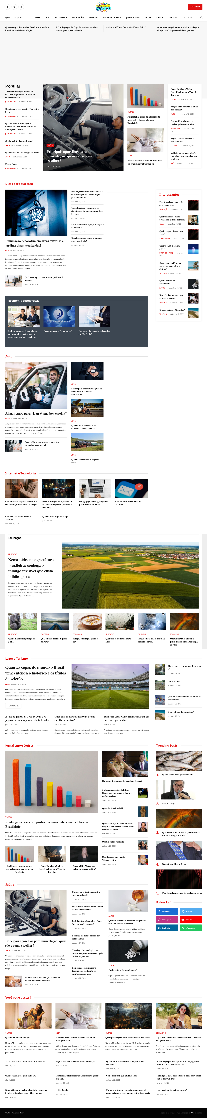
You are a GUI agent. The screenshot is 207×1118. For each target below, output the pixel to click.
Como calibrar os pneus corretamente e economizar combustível (42, 444)
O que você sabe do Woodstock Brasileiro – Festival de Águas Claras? (178, 1039)
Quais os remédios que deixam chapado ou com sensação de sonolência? (127, 922)
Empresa (93, 17)
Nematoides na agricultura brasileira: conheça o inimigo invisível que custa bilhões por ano (178, 29)
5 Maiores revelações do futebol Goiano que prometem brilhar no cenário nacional (20, 94)
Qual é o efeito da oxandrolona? (19, 141)
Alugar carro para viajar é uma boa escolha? (184, 108)
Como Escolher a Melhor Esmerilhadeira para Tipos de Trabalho (184, 92)
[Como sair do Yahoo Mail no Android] (131, 488)
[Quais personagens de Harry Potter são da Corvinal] (128, 1016)
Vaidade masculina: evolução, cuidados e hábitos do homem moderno (184, 156)
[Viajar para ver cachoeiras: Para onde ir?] (160, 669)
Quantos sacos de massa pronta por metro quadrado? (86, 239)
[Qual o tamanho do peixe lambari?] (179, 761)
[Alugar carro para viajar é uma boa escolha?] (36, 385)
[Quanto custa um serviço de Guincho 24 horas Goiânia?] (87, 408)
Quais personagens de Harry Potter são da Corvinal (128, 1037)
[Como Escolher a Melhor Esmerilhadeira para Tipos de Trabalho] (52, 854)
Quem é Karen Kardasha (113, 841)
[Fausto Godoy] (179, 790)
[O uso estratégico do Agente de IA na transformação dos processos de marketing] (58, 488)
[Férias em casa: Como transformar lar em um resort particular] (145, 140)
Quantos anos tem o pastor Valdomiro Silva (22, 110)
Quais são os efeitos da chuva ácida (118, 640)
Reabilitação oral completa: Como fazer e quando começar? (87, 923)
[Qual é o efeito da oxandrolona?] (193, 284)
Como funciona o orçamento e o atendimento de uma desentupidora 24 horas (87, 210)
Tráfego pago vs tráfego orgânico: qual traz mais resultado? (93, 503)
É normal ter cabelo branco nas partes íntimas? (86, 937)
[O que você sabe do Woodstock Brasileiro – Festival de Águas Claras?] (179, 1016)
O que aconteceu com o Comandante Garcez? (122, 781)
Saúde (159, 17)
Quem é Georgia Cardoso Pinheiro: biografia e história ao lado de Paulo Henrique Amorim (118, 826)
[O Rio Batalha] (160, 685)
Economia (61, 17)
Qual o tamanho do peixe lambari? (177, 774)
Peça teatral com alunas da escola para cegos (171, 204)
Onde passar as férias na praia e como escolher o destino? (170, 266)
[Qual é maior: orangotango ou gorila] (22, 621)
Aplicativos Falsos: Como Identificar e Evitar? (126, 27)
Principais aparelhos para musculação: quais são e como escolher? (70, 156)
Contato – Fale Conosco (178, 1112)
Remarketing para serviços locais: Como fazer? (171, 297)
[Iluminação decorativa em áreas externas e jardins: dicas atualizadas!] (36, 213)
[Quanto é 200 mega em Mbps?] (193, 249)
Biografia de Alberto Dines (174, 864)
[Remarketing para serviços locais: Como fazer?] (193, 298)
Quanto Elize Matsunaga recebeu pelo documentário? (183, 123)
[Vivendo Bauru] (103, 7)
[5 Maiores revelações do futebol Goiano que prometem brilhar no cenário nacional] (143, 793)
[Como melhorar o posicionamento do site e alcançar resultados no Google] (21, 488)
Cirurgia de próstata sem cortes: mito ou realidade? (86, 894)
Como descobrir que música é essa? (121, 1075)
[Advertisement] (103, 61)
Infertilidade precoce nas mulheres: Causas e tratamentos (87, 908)
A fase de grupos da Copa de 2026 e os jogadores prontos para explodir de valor (77, 29)
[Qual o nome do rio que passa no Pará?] (55, 621)
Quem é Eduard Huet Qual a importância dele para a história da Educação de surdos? (20, 126)
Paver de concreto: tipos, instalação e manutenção (87, 226)
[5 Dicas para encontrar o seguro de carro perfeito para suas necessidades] (87, 371)
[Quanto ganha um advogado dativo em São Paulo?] (94, 316)
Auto (37, 17)
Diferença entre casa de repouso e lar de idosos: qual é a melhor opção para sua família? (87, 194)
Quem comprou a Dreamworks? (57, 331)
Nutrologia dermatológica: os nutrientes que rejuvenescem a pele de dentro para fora (87, 953)
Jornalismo (133, 17)
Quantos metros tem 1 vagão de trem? (22, 152)
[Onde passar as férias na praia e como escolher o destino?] (193, 266)
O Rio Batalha (174, 681)
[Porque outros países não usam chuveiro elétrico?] (152, 621)
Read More (13, 705)
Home (162, 1112)
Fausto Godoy (11, 164)
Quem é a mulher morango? (17, 1037)
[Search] (201, 17)
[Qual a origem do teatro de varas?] (193, 234)
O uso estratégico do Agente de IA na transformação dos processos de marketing (57, 504)
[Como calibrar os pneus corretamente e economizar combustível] (13, 445)
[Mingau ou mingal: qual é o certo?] (87, 621)
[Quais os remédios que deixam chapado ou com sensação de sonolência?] (128, 901)
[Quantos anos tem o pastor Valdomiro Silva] (143, 860)
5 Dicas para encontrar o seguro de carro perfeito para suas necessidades (86, 391)
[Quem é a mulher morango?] (28, 1016)
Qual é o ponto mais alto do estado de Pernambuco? (184, 698)
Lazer (148, 17)
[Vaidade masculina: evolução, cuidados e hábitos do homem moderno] (13, 981)
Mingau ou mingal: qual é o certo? (85, 640)
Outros (187, 17)
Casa (47, 17)
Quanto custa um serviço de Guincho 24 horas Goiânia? (83, 427)
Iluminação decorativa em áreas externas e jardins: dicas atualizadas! (34, 243)
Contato (195, 6)
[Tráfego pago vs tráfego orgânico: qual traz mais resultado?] (95, 488)
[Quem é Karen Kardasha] (143, 845)
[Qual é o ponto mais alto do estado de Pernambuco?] (160, 700)
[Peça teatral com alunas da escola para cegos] (193, 205)
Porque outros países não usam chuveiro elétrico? (151, 640)
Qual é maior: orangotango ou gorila (21, 640)
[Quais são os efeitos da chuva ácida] (119, 621)
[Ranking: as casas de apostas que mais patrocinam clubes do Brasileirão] (145, 96)
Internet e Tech (112, 17)
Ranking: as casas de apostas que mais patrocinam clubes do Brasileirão (143, 120)
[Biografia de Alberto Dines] (179, 850)
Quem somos (196, 1112)
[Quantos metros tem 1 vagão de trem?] (87, 442)
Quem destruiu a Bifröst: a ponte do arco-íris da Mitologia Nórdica (184, 641)
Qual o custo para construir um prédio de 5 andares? (44, 279)
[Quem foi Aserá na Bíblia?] (143, 811)
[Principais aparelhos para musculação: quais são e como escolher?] (83, 127)
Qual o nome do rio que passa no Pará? (54, 640)
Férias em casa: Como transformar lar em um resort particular (144, 162)
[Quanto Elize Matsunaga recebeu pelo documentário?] (84, 854)
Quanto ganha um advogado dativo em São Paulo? (94, 332)
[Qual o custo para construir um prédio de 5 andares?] (13, 281)
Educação (78, 17)
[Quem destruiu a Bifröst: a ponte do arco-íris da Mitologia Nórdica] (184, 621)
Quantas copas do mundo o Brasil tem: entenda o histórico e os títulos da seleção (27, 29)
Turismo (173, 17)
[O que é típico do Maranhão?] (193, 313)
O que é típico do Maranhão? (172, 309)
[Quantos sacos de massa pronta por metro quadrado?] (193, 220)
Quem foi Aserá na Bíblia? (113, 808)
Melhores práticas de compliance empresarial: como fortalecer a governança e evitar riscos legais (22, 334)
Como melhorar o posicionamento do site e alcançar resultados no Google (21, 503)
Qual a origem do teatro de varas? (171, 233)
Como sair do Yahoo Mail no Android (128, 503)
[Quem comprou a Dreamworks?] (59, 316)
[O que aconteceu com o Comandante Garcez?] (125, 764)
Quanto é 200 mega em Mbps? (55, 516)
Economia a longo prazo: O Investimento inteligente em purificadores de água (84, 970)
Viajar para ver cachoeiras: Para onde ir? (182, 140)
